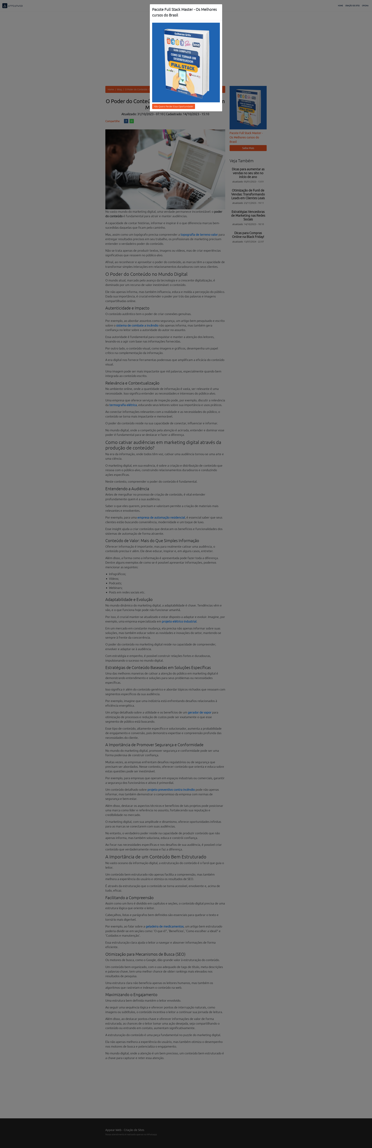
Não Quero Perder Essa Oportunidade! (173, 106)
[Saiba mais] (186, 62)
